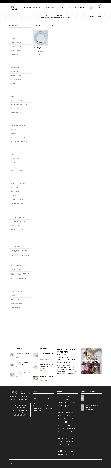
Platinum (74, 438)
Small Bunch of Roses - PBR (18, 279)
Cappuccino (68, 399)
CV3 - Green (15, 166)
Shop (24, 7)
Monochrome (57, 17)
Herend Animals (37, 410)
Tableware (69, 448)
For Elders (46, 403)
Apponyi (13, 34)
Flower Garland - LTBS (17, 100)
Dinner (34, 403)
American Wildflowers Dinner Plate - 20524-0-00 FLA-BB (47, 366)
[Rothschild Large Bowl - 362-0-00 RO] (12, 364)
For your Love (47, 401)
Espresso (60, 415)
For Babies (46, 405)
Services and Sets (32, 7)
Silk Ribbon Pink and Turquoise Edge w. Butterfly (20, 274)
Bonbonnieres (36, 405)
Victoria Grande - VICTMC (19, 221)
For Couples (46, 398)
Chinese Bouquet (62, 402)
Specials (11, 332)
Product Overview (48, 396)
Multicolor (73, 435)
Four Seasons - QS (16, 112)
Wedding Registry (44, 7)
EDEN (12, 96)
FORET (14, 242)
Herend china (61, 428)
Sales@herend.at (22, 410)
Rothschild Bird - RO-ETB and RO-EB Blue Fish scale (21, 251)
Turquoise (60, 454)
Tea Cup (64, 451)
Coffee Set (60, 409)
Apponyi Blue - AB (16, 42)
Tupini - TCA (14, 295)
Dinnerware (60, 412)
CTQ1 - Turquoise (16, 158)
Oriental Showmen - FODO (18, 183)
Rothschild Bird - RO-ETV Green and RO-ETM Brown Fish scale (21, 256)
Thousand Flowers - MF (17, 291)
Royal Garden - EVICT (17, 261)
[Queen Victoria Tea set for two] (36, 378)
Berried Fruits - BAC (17, 71)
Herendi (60, 431)
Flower (73, 418)
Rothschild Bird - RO (18, 246)
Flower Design (61, 422)
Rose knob (60, 444)
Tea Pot (71, 451)
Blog (69, 7)
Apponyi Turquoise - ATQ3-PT (20, 59)
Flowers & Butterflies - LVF (19, 104)
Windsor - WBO (16, 225)
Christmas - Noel (16, 83)
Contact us (81, 7)
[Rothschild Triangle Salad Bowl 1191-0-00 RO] (12, 355)
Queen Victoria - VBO (17, 208)
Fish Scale (66, 418)
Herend (59, 425)
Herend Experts (61, 7)
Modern (66, 435)
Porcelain (60, 441)
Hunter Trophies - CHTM (18, 125)
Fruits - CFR (14, 117)
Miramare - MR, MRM (16, 146)
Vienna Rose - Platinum (17, 303)
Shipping (74, 7)
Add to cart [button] (40, 54)
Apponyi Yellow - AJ (17, 63)
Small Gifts (12, 328)
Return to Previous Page (95, 16)
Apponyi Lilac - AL (17, 50)
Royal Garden (61, 448)
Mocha (34, 401)
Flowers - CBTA (15, 108)
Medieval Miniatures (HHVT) (19, 141)
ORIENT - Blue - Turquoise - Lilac (20, 179)
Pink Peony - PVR (15, 191)
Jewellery (12, 316)
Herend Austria (68, 425)
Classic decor (72, 402)
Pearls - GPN (14, 187)
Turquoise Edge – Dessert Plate (40, 48)
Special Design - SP (16, 283)
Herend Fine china (71, 428)
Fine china (67, 415)
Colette (13, 88)
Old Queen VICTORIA (17, 199)
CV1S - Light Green (17, 162)
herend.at (20, 412)
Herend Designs (49, 17)
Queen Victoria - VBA (17, 204)
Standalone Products (15, 336)
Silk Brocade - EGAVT (17, 269)
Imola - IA (13, 129)
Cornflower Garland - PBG (18, 92)
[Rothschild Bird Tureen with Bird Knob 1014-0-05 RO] (36, 355)
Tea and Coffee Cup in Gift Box (17, 340)
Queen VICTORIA (69, 441)
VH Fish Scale (15, 299)
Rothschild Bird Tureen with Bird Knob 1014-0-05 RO (47, 355)
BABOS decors (15, 67)
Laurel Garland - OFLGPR (18, 137)
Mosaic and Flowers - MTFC (18, 170)
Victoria (72, 454)
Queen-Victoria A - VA (18, 217)
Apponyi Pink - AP (16, 54)
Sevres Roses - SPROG (17, 265)
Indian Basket (15, 133)
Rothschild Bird (15, 234)
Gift (68, 422)
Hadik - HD (14, 121)
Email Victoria (69, 412)
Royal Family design (70, 444)
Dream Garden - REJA (18, 238)
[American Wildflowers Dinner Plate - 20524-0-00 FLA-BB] (36, 366)
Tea (34, 396)
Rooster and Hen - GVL (17, 230)
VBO (67, 454)
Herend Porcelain (69, 431)
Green (73, 422)
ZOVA (12, 312)
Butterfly (60, 399)
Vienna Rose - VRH (16, 308)
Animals (53, 7)
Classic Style (61, 405)
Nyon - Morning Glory (17, 175)
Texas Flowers (15, 287)
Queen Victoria (15, 195)
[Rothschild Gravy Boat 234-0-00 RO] (12, 374)
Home (42, 17)
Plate (67, 438)
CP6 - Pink (14, 154)
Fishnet (59, 418)
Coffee (34, 398)
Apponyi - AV (15, 38)
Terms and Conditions (49, 408)
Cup (67, 409)
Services (11, 324)
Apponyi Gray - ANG (17, 46)
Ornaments (12, 320)
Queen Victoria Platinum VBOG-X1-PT (20, 212)
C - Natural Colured (17, 79)
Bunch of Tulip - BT (16, 75)
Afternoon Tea (61, 396)
